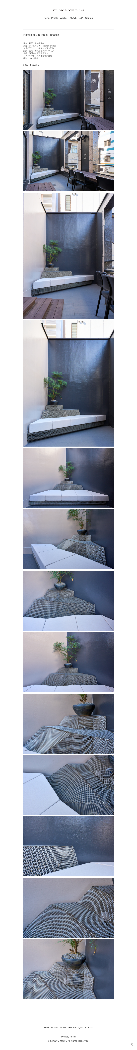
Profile (54, 18)
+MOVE (72, 18)
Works (63, 18)
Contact (89, 18)
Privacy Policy (68, 1036)
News (46, 18)
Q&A (81, 18)
